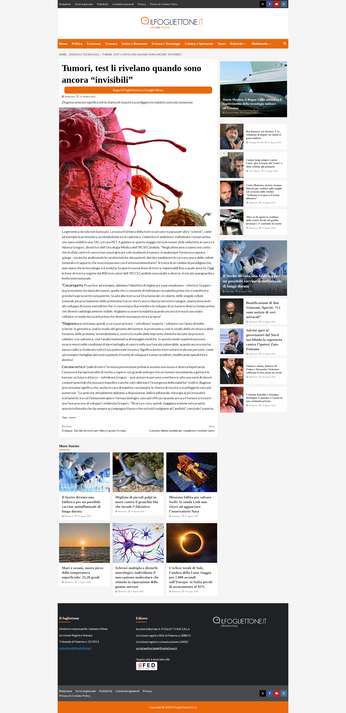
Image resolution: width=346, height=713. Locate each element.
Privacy (142, 4)
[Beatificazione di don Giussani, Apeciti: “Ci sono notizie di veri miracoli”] (231, 311)
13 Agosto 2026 (268, 405)
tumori (72, 417)
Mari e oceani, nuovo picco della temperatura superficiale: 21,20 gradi (82, 572)
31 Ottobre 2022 (87, 96)
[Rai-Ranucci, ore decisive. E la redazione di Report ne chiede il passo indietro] (231, 137)
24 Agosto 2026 (84, 516)
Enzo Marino (254, 171)
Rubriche (236, 43)
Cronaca (111, 43)
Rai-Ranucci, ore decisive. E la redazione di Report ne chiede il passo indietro (263, 135)
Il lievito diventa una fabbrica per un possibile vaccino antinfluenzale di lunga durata (252, 281)
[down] (245, 44)
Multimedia (260, 43)
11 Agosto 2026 (84, 582)
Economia (94, 43)
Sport (222, 43)
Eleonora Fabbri (232, 113)
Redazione (65, 4)
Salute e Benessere (134, 43)
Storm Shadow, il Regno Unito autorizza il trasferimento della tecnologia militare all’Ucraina (252, 104)
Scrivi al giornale (84, 4)
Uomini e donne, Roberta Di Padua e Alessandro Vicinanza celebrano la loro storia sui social (264, 369)
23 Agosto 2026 (271, 171)
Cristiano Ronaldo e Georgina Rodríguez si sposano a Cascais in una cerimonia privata (264, 397)
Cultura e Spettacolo (199, 43)
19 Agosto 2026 (191, 516)
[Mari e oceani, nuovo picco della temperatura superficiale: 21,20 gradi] (84, 543)
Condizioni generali (123, 4)
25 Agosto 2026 (274, 142)
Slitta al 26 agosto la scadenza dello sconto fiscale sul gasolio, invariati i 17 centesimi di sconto (263, 220)
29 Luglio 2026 (191, 591)
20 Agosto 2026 (138, 511)
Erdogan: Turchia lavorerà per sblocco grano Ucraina (94, 428)
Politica (77, 43)
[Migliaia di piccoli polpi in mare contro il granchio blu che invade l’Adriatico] (138, 472)
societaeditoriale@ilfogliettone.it (156, 648)
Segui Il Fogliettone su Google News (138, 90)
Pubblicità (102, 4)
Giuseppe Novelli (256, 142)
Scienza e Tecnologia (166, 43)
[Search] (285, 43)
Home (63, 43)
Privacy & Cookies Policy (163, 4)
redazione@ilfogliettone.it (75, 648)
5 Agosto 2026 (137, 591)
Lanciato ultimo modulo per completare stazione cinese (182, 428)
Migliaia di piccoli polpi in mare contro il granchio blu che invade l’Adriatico (136, 502)
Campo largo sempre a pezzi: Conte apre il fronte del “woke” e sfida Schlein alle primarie (264, 163)
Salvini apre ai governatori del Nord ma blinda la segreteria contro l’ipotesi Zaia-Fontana (264, 339)
